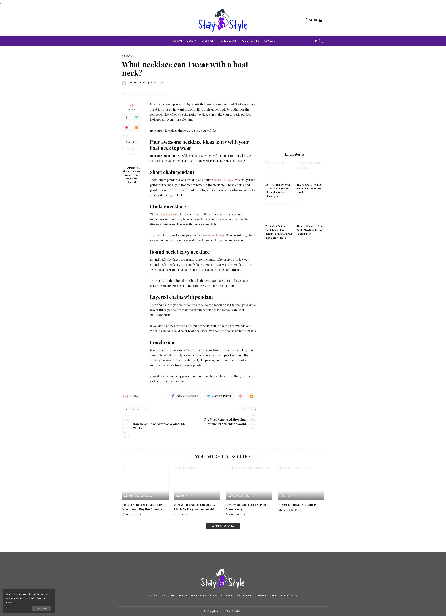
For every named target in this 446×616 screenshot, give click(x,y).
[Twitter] (136, 117)
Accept (41, 608)
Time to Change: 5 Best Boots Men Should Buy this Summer (310, 229)
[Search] (321, 41)
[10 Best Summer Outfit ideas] (301, 482)
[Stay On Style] (223, 20)
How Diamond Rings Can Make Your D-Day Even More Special (131, 174)
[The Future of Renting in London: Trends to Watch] (310, 170)
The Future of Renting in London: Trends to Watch (309, 188)
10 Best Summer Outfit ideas (297, 505)
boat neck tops (223, 180)
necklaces (167, 214)
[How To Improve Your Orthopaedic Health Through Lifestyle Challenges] (279, 170)
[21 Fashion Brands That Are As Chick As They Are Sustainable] (197, 482)
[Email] (136, 127)
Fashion (128, 56)
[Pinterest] (126, 127)
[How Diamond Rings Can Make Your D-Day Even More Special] (131, 155)
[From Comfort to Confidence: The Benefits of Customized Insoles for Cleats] (279, 212)
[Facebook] (126, 117)
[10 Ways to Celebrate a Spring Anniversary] (249, 482)
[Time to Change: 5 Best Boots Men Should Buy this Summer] (310, 212)
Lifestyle (144, 495)
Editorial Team (136, 83)
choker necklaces (212, 235)
